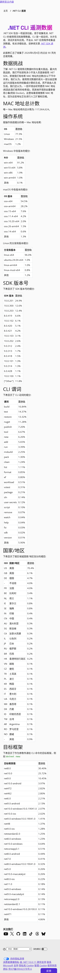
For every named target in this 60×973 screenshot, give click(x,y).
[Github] (18, 933)
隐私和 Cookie (26, 965)
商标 (5, 968)
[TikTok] (31, 933)
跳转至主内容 (7, 1)
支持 (16, 965)
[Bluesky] (43, 933)
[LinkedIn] (24, 933)
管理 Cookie (40, 965)
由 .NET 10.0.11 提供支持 (33, 962)
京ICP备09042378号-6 (20, 968)
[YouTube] (5, 933)
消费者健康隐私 (11, 962)
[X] (12, 933)
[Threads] (37, 933)
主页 (5, 10)
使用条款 (52, 965)
